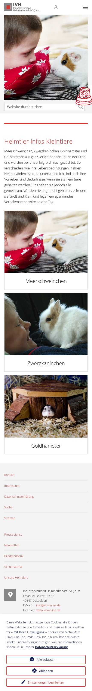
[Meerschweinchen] (46, 241)
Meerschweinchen (46, 280)
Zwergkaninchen (46, 363)
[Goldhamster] (46, 406)
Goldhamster (46, 445)
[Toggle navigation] (85, 7)
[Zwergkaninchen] (46, 323)
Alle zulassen (46, 660)
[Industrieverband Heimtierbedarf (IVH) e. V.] (22, 7)
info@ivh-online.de (48, 605)
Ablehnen (46, 671)
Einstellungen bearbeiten (46, 682)
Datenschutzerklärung (51, 647)
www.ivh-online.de (48, 610)
